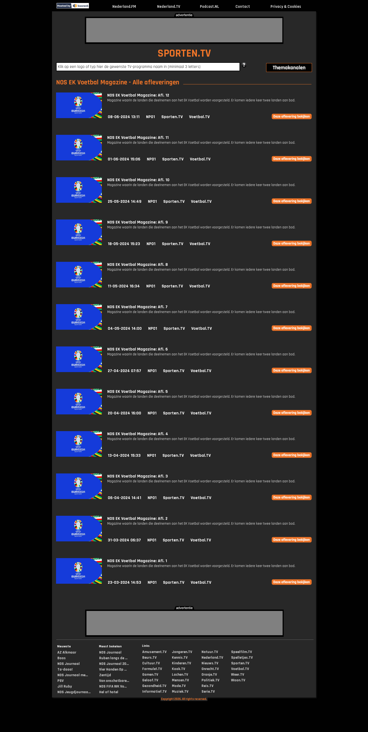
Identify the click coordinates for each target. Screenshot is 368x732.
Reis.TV (207, 685)
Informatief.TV (154, 691)
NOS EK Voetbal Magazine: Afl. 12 (138, 95)
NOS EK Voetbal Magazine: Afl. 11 (138, 137)
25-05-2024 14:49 (124, 201)
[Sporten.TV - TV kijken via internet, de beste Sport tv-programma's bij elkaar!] (93, 7)
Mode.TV (179, 685)
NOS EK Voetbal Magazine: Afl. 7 (137, 307)
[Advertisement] (184, 30)
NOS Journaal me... (72, 675)
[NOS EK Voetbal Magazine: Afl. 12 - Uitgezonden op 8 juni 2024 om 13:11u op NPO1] (79, 117)
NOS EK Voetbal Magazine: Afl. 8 (137, 264)
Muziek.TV (180, 691)
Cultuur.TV (151, 663)
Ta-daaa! (64, 669)
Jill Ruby (64, 686)
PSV (60, 680)
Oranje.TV (209, 674)
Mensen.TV (180, 680)
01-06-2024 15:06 (124, 159)
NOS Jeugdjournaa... (74, 692)
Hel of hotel (108, 692)
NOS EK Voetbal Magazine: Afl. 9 (137, 222)
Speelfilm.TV (241, 651)
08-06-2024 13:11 (124, 117)
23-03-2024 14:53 (124, 582)
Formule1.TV (152, 668)
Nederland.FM (124, 6)
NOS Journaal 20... (114, 663)
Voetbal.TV (199, 117)
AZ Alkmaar (66, 652)
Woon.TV (238, 680)
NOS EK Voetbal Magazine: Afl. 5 (137, 391)
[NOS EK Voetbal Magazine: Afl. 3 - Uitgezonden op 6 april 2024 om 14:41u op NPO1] (79, 498)
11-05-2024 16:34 (124, 286)
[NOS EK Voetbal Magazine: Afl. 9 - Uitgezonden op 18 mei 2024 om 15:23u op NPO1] (79, 244)
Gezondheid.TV (154, 685)
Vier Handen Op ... (113, 669)
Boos (61, 658)
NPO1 (150, 117)
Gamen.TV (150, 674)
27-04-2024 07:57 (124, 371)
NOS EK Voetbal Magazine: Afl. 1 (137, 561)
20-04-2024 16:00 (124, 413)
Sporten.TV (172, 117)
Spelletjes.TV (242, 657)
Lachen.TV (180, 674)
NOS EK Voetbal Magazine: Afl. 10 (138, 180)
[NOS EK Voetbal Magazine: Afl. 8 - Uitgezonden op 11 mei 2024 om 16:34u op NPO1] (79, 286)
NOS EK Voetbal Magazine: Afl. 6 (137, 349)
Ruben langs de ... (113, 658)
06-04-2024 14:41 (124, 498)
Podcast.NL (209, 6)
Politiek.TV (210, 680)
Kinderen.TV (181, 663)
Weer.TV (237, 674)
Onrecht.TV (210, 668)
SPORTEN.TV (184, 53)
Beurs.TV (149, 657)
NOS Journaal (68, 663)
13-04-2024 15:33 (124, 455)
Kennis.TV (180, 657)
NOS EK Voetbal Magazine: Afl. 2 (137, 518)
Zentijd (105, 675)
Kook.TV (178, 668)
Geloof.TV (150, 680)
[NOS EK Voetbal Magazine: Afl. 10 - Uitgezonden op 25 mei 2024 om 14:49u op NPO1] (79, 201)
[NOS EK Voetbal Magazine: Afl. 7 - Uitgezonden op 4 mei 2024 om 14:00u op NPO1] (79, 328)
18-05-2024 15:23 (124, 244)
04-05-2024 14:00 (125, 328)
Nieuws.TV (210, 663)
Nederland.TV (168, 6)
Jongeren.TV (182, 651)
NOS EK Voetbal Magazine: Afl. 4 (137, 434)
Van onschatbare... (114, 680)
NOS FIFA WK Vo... (113, 686)
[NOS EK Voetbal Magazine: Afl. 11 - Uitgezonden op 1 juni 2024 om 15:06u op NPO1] (79, 159)
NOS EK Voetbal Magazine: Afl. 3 (137, 476)
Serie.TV (208, 691)
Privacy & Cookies (285, 6)
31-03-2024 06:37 (124, 540)
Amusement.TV (154, 651)
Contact (242, 6)
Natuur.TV (210, 651)
